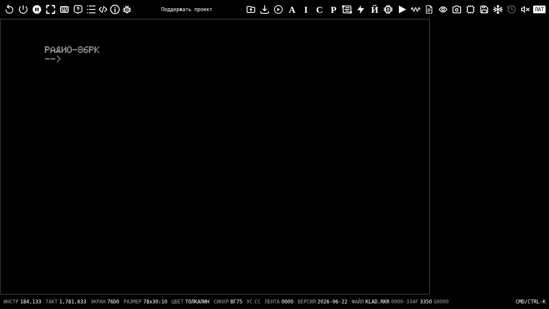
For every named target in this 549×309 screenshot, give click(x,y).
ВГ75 (236, 302)
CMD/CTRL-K (531, 302)
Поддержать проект (186, 9)
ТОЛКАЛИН (197, 302)
